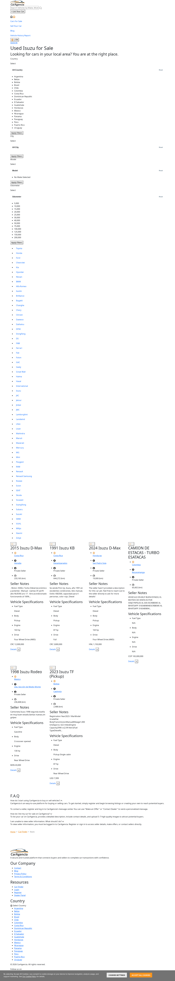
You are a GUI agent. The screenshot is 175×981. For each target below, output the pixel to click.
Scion (18, 485)
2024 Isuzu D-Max (105, 547)
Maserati (20, 443)
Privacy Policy (20, 873)
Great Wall (20, 371)
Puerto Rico (19, 956)
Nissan (19, 277)
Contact (17, 868)
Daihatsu (20, 324)
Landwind (20, 419)
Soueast (19, 500)
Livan (18, 428)
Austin (19, 291)
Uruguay (18, 959)
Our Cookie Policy (29, 976)
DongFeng (20, 333)
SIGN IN (13, 43)
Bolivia (17, 914)
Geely (18, 367)
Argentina (18, 908)
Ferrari (19, 348)
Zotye (18, 538)
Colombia (18, 922)
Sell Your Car (16, 26)
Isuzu (18, 390)
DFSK (18, 329)
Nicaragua (18, 945)
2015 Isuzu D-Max (26, 547)
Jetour (19, 400)
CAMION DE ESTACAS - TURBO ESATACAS (143, 552)
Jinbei (18, 405)
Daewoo (20, 319)
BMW (18, 281)
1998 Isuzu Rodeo (26, 671)
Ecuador (18, 931)
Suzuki (19, 514)
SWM (18, 519)
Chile (16, 919)
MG (17, 452)
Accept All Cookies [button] (141, 975)
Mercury (20, 447)
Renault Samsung (24, 476)
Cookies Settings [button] (117, 975)
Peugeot (20, 462)
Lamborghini (22, 414)
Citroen (19, 315)
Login (16, 889)
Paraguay (18, 951)
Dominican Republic (23, 928)
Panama (18, 948)
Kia (17, 267)
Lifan (18, 424)
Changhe (20, 305)
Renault (19, 471)
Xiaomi (19, 533)
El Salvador (19, 934)
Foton (18, 357)
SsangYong (21, 504)
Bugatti (19, 300)
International (22, 386)
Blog (12, 30)
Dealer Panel (20, 895)
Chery (18, 310)
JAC (17, 395)
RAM (18, 466)
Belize (16, 911)
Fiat (17, 352)
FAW (18, 343)
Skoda (19, 495)
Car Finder (18, 886)
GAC (18, 362)
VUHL (18, 523)
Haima (19, 376)
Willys (18, 528)
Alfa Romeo (21, 286)
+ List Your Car (17, 11)
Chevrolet (20, 262)
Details (13, 649)
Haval (18, 381)
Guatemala (19, 937)
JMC (18, 409)
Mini (18, 457)
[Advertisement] (87, 841)
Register (18, 892)
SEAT (18, 490)
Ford (18, 258)
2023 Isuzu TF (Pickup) (62, 674)
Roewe (19, 481)
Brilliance (20, 296)
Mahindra (20, 433)
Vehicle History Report (20, 35)
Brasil (16, 917)
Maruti (19, 438)
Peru (16, 954)
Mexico (17, 942)
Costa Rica (18, 925)
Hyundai (20, 272)
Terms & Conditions (23, 876)
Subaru (19, 509)
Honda (19, 253)
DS (17, 338)
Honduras (18, 939)
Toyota (19, 248)
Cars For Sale (16, 21)
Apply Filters (16, 133)
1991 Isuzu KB (62, 547)
